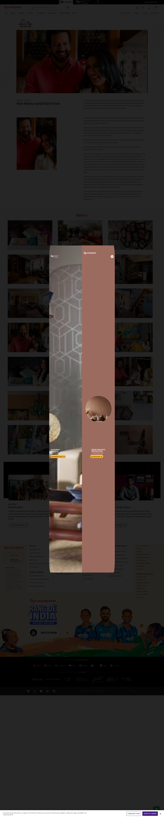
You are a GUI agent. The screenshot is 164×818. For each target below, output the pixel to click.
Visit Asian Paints (95, 456)
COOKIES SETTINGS (134, 813)
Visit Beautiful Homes (57, 456)
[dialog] (82, 409)
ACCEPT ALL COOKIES (150, 813)
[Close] (112, 256)
